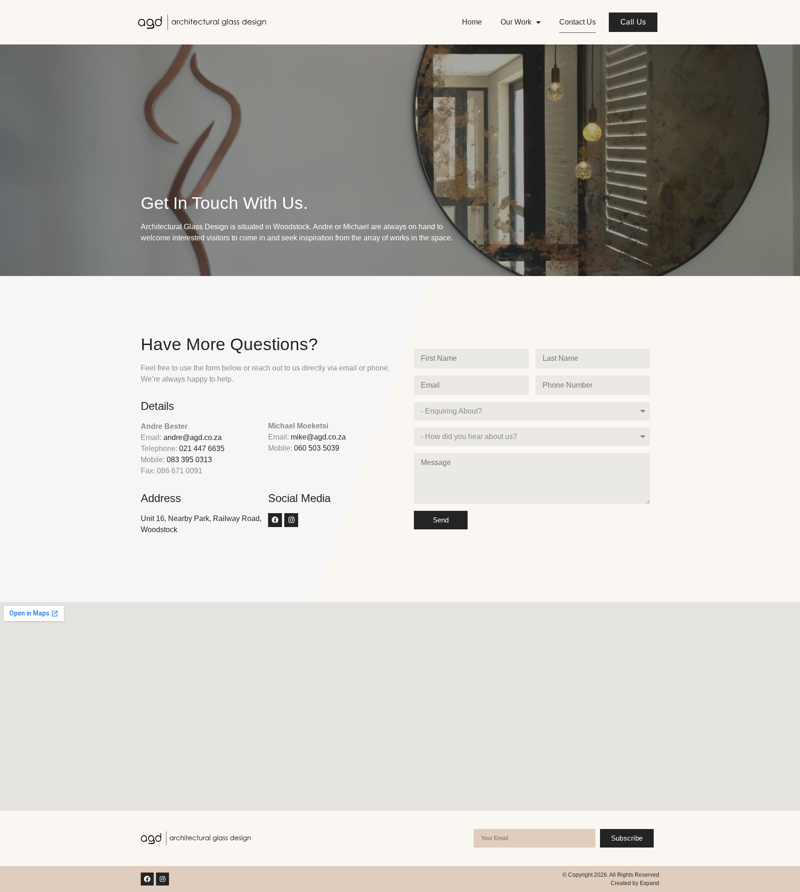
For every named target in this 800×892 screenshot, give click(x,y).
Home (472, 22)
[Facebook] (275, 520)
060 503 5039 (316, 448)
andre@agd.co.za (192, 437)
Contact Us (577, 22)
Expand (649, 883)
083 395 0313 (189, 460)
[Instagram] (291, 520)
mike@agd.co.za (318, 437)
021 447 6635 (202, 448)
